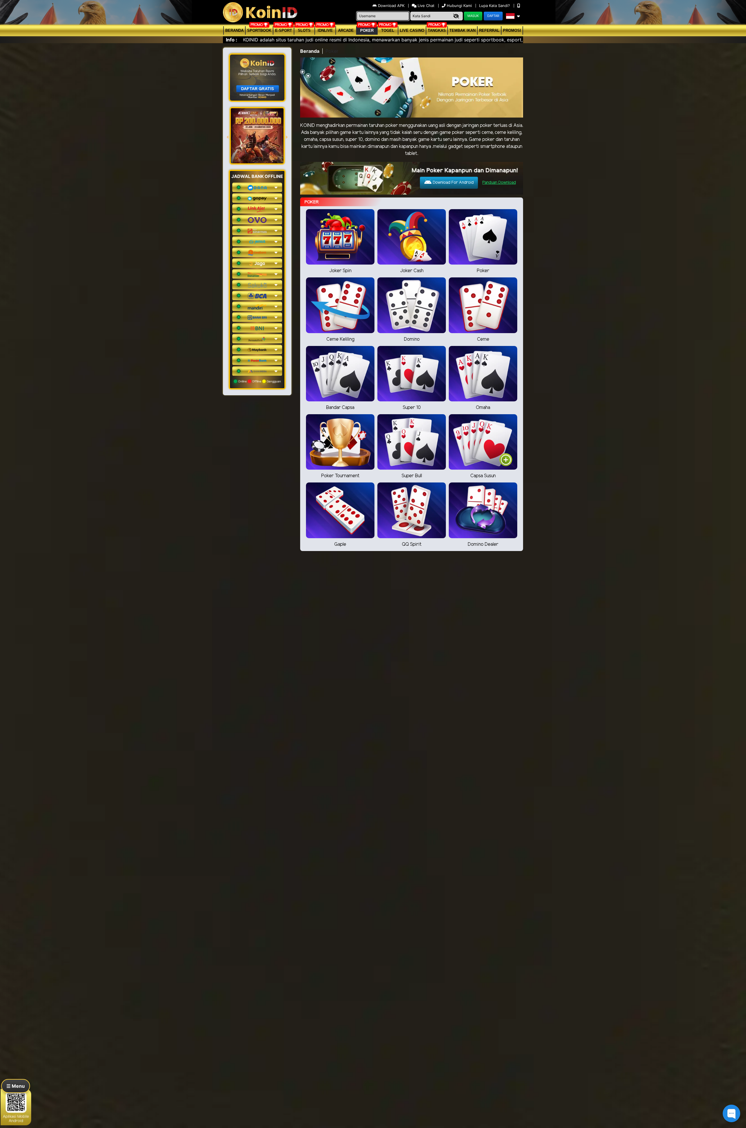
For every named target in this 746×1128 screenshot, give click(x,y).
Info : (231, 40)
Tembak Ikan (462, 30)
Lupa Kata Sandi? (495, 5)
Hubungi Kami (459, 5)
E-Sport (283, 30)
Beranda (234, 30)
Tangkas (437, 30)
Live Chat (425, 5)
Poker (367, 30)
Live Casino (412, 30)
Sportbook (259, 30)
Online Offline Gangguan (259, 381)
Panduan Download (499, 182)
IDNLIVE (325, 30)
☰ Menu (15, 1086)
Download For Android (453, 182)
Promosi (512, 30)
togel (387, 30)
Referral (489, 30)
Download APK (391, 5)
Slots (304, 30)
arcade (346, 30)
